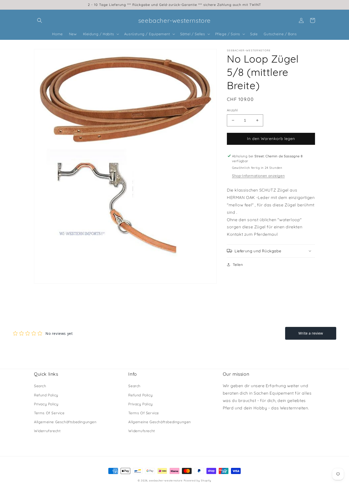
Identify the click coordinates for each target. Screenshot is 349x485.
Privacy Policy (46, 404)
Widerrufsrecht (47, 431)
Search (40, 386)
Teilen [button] (238, 264)
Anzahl (232, 110)
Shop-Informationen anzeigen (258, 175)
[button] (39, 20)
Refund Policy (46, 395)
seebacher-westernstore (165, 480)
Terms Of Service (49, 413)
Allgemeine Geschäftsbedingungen (65, 422)
